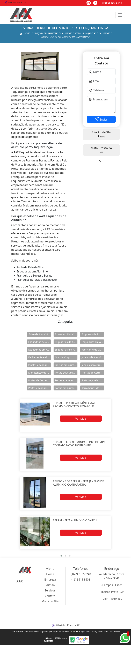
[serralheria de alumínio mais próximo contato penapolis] (35, 414)
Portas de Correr (92, 372)
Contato (50, 596)
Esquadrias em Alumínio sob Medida (66, 349)
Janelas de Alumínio (93, 357)
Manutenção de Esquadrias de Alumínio (39, 372)
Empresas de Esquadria (93, 334)
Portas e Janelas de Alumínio (66, 380)
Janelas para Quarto (93, 365)
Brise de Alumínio (39, 334)
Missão (50, 585)
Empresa (50, 579)
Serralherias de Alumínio (93, 388)
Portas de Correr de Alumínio (39, 380)
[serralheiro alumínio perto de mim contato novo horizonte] (35, 453)
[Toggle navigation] (120, 15)
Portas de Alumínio (66, 372)
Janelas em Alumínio (39, 365)
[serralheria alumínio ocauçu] (35, 531)
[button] (61, 555)
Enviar (103, 119)
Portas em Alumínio (39, 388)
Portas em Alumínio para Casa (66, 388)
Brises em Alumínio (66, 334)
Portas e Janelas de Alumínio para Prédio (93, 380)
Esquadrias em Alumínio (93, 342)
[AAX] (21, 15)
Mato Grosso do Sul (101, 150)
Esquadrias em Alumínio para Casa (39, 349)
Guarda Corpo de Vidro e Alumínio (66, 357)
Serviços (50, 590)
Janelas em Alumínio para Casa (66, 365)
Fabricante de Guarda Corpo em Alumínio (93, 349)
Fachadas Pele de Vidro (39, 357)
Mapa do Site (50, 601)
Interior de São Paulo (101, 134)
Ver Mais (80, 418)
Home (50, 574)
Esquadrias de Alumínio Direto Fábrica (66, 342)
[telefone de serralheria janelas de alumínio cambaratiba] (35, 492)
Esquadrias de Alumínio (39, 342)
